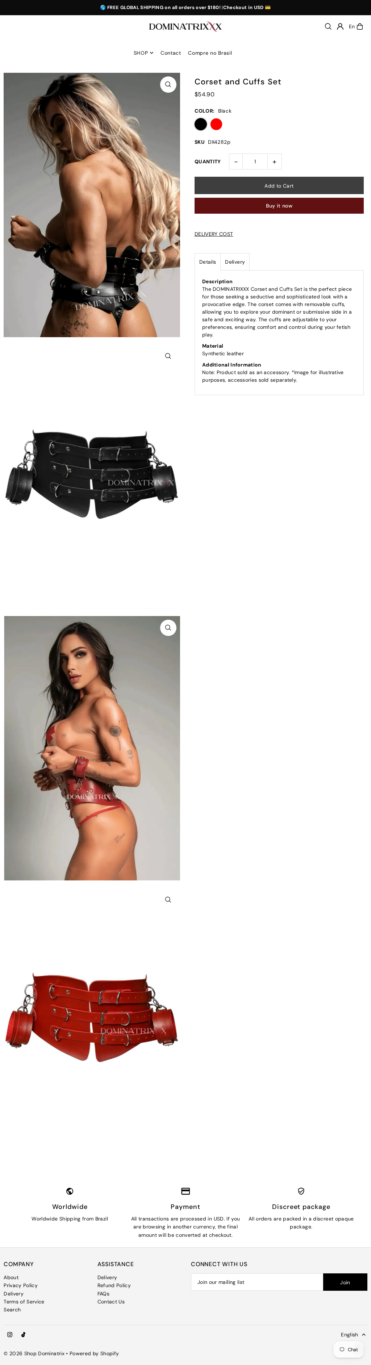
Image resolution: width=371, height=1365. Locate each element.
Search (12, 1309)
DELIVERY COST (214, 234)
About (11, 1277)
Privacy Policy (21, 1285)
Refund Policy (114, 1285)
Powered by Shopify (94, 1353)
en (352, 26)
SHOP (141, 53)
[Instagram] (9, 1335)
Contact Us (111, 1301)
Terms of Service (24, 1301)
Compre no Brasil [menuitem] (210, 53)
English (349, 1334)
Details (207, 262)
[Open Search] (328, 26)
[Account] (340, 26)
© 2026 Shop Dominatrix (34, 1353)
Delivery (235, 262)
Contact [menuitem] (171, 53)
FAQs (103, 1293)
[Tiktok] (23, 1335)
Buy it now (279, 205)
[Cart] (360, 26)
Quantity (208, 161)
